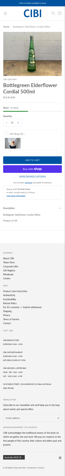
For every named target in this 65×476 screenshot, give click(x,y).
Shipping (28, 182)
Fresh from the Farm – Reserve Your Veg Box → (32, 4)
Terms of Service (11, 319)
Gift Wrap (17, 134)
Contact (7, 323)
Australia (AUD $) (12, 457)
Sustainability (9, 299)
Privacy (6, 315)
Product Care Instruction (15, 291)
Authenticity (9, 295)
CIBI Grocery (10, 79)
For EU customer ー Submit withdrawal (22, 307)
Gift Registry (9, 270)
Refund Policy (10, 303)
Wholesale (8, 274)
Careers (6, 278)
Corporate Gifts (10, 266)
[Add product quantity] (18, 122)
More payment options (32, 176)
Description (9, 208)
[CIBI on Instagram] (60, 458)
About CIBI (8, 258)
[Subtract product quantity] (6, 122)
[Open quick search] (53, 13)
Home (6, 26)
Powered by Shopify (35, 467)
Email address (12, 414)
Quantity (7, 116)
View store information (15, 196)
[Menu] (5, 13)
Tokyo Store (9, 262)
